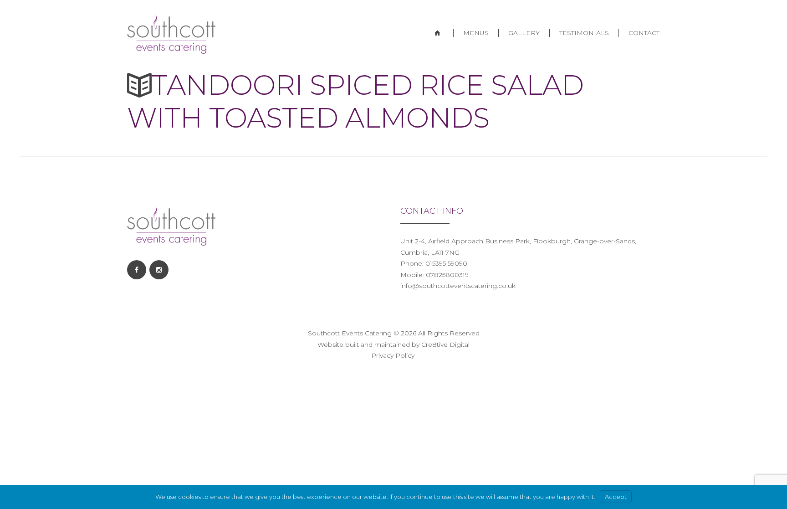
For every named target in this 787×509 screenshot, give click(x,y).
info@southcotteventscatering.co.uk (458, 286)
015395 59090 (445, 263)
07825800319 (447, 275)
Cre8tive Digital (445, 344)
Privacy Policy (393, 355)
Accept (616, 496)
